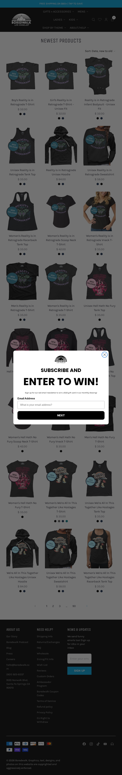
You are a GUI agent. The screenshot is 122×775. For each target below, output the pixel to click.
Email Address (26, 398)
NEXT (61, 415)
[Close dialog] (104, 354)
